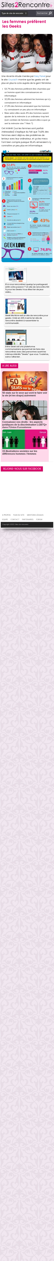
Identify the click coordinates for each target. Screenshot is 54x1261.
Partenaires (27, 519)
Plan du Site (18, 515)
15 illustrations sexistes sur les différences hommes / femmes (19, 452)
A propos (6, 515)
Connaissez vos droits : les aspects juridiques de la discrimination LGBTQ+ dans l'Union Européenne (24, 425)
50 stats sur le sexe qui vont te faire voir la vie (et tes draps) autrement (24, 394)
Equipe (5, 519)
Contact (14, 519)
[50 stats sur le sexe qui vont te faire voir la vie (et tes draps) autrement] (24, 384)
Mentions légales (35, 515)
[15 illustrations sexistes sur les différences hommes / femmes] (24, 443)
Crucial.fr (13, 79)
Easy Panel (39, 76)
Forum (39, 519)
